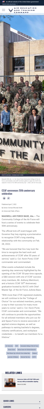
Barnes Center (11, 350)
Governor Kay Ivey (10, 234)
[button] (10, 4)
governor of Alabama (13, 357)
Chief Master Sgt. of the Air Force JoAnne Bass (18, 353)
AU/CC (34, 357)
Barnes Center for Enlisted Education (27, 350)
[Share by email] (8, 198)
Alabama (34, 353)
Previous (2, 93)
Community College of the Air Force (19, 219)
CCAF (16, 346)
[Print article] (4, 198)
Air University (9, 346)
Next (42, 93)
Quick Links (8, 400)
